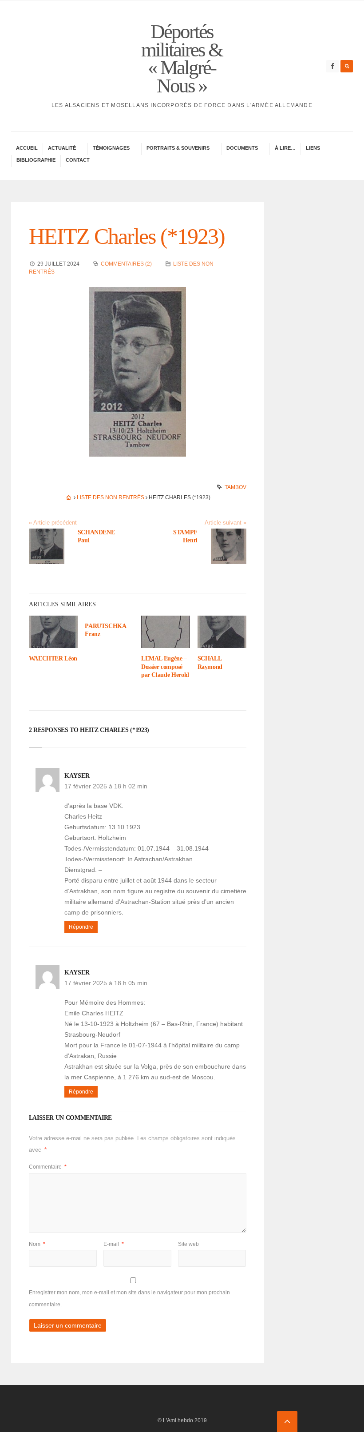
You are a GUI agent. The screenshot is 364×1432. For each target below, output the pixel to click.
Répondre (81, 927)
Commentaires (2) (126, 264)
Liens (313, 148)
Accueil (27, 148)
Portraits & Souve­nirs (178, 148)
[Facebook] (332, 66)
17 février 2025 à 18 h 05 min (105, 982)
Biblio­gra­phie (35, 160)
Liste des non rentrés (110, 497)
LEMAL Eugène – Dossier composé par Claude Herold (165, 666)
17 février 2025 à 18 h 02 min (105, 786)
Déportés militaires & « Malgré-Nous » (181, 58)
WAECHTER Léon (53, 658)
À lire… (285, 148)
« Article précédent (53, 523)
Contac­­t (78, 160)
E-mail (113, 1244)
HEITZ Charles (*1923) (127, 236)
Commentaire (48, 1167)
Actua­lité (62, 148)
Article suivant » (225, 523)
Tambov (235, 487)
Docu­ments (242, 148)
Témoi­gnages (111, 148)
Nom (37, 1244)
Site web (188, 1244)
